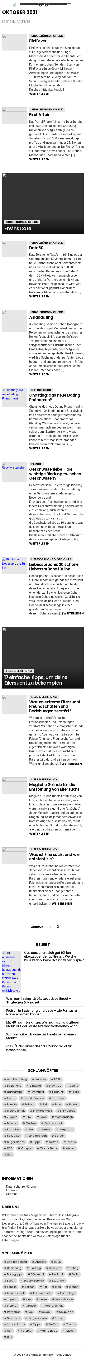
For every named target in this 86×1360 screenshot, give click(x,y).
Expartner (58, 1098)
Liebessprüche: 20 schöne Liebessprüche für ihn (53, 567)
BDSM (58, 1079)
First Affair (39, 115)
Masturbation (64, 1117)
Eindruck (58, 1092)
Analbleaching (17, 1079)
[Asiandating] (14, 321)
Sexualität (13, 1136)
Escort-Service (34, 1098)
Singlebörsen (38, 1136)
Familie (36, 464)
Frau (58, 1104)
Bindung (35, 1086)
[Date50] (14, 249)
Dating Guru (41, 390)
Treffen (53, 1142)
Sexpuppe (66, 1129)
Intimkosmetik (42, 1111)
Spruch (59, 1136)
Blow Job (55, 1086)
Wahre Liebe (48, 1148)
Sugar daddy (16, 1142)
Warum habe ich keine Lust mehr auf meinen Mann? (41, 1036)
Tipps (36, 1142)
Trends (71, 1142)
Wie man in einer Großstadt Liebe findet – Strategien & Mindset (38, 1000)
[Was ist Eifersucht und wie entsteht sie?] (14, 855)
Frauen (73, 1104)
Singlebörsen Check (47, 36)
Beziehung (14, 1086)
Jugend (12, 1117)
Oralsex (31, 1123)
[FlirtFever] (14, 42)
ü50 (9, 1155)
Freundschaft (16, 1111)
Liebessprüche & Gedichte (51, 559)
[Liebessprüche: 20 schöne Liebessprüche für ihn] (14, 565)
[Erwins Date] (43, 203)
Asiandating (41, 317)
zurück (37, 927)
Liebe (43, 1117)
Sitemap (12, 1194)
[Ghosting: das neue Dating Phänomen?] (14, 397)
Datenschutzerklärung (21, 1186)
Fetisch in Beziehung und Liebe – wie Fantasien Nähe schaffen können (42, 1012)
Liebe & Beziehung (19, 671)
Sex (30, 1129)
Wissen (70, 1148)
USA (10, 1148)
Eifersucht (37, 1092)
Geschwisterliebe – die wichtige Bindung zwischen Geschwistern (55, 473)
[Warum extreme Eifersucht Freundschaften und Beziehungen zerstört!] (14, 704)
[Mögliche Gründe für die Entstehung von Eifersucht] (14, 785)
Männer (12, 1123)
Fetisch (29, 1104)
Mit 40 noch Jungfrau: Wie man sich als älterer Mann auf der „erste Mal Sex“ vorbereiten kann (42, 1024)
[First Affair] (14, 115)
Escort (11, 1098)
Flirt (45, 1104)
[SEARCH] (81, 5)
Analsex (40, 1079)
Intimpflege (68, 1111)
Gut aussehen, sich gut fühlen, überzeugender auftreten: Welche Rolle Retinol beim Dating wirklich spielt (54, 956)
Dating (74, 1086)
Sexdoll (46, 1129)
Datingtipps (15, 1092)
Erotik (75, 1092)
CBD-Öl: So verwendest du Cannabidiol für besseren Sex (39, 1048)
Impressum (13, 1190)
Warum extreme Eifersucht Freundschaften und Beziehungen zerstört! (54, 706)
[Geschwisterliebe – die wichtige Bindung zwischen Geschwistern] (14, 472)
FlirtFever (37, 41)
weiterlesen (39, 94)
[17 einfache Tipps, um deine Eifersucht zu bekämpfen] (43, 658)
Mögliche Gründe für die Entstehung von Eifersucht (54, 787)
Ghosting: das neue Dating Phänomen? (54, 397)
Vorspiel (26, 1148)
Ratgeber (13, 1129)
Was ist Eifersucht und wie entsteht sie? (54, 857)
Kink (28, 1117)
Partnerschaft (53, 1123)
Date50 (36, 248)
